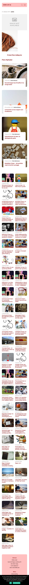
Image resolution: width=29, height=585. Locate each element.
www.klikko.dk (15, 567)
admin (12, 11)
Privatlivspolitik (16, 582)
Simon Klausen (14, 80)
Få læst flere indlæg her (14, 55)
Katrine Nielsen (17, 107)
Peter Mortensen (16, 134)
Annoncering (14, 574)
